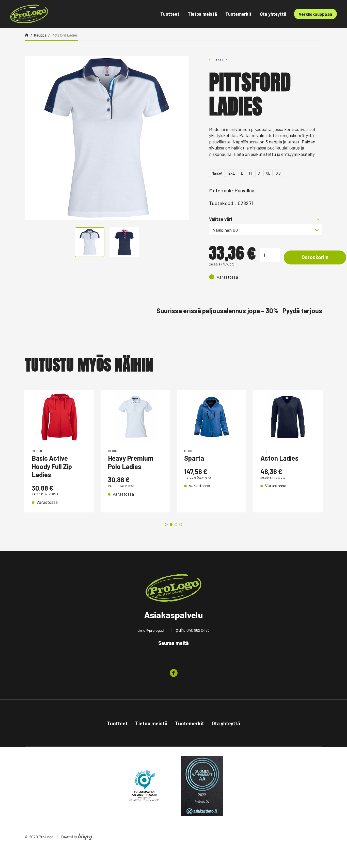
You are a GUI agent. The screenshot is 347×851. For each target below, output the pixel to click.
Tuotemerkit (238, 14)
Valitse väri (220, 219)
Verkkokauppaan (315, 13)
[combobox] (265, 230)
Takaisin (221, 59)
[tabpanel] (59, 451)
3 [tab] (176, 524)
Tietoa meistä (202, 14)
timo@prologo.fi (151, 630)
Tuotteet (169, 14)
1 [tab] (166, 524)
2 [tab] (171, 524)
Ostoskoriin (315, 257)
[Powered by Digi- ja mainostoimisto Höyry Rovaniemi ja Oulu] (77, 835)
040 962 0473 (198, 630)
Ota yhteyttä (273, 14)
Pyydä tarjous (302, 310)
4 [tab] (180, 524)
